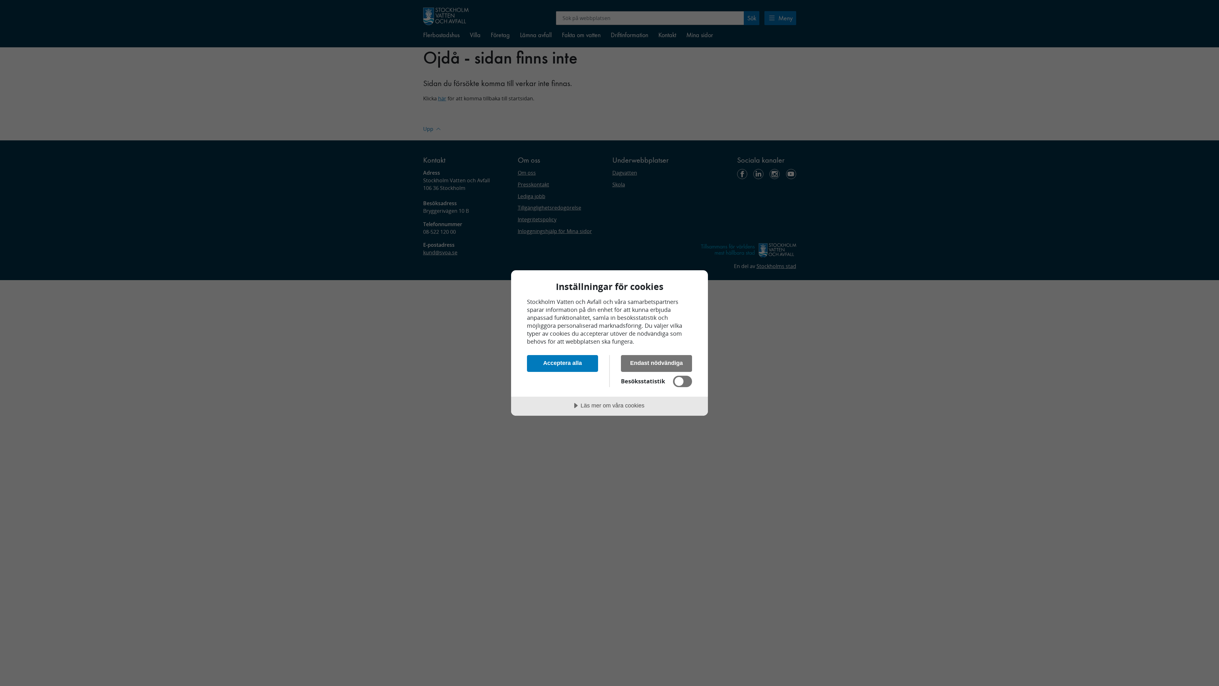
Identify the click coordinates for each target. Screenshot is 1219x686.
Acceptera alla (562, 363)
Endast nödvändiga (656, 363)
